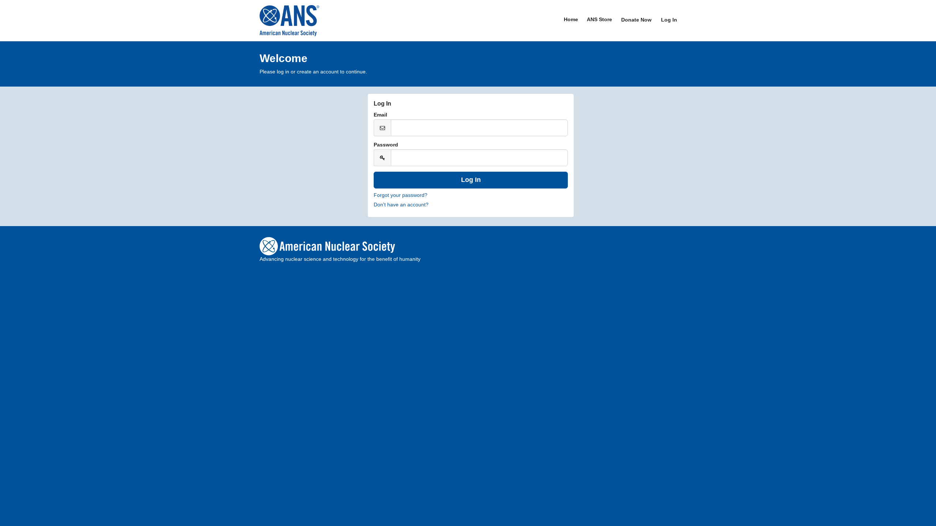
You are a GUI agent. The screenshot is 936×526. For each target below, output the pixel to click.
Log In (669, 20)
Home (571, 19)
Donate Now (636, 20)
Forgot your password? (400, 195)
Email (380, 115)
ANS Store (599, 19)
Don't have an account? (401, 204)
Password (386, 145)
